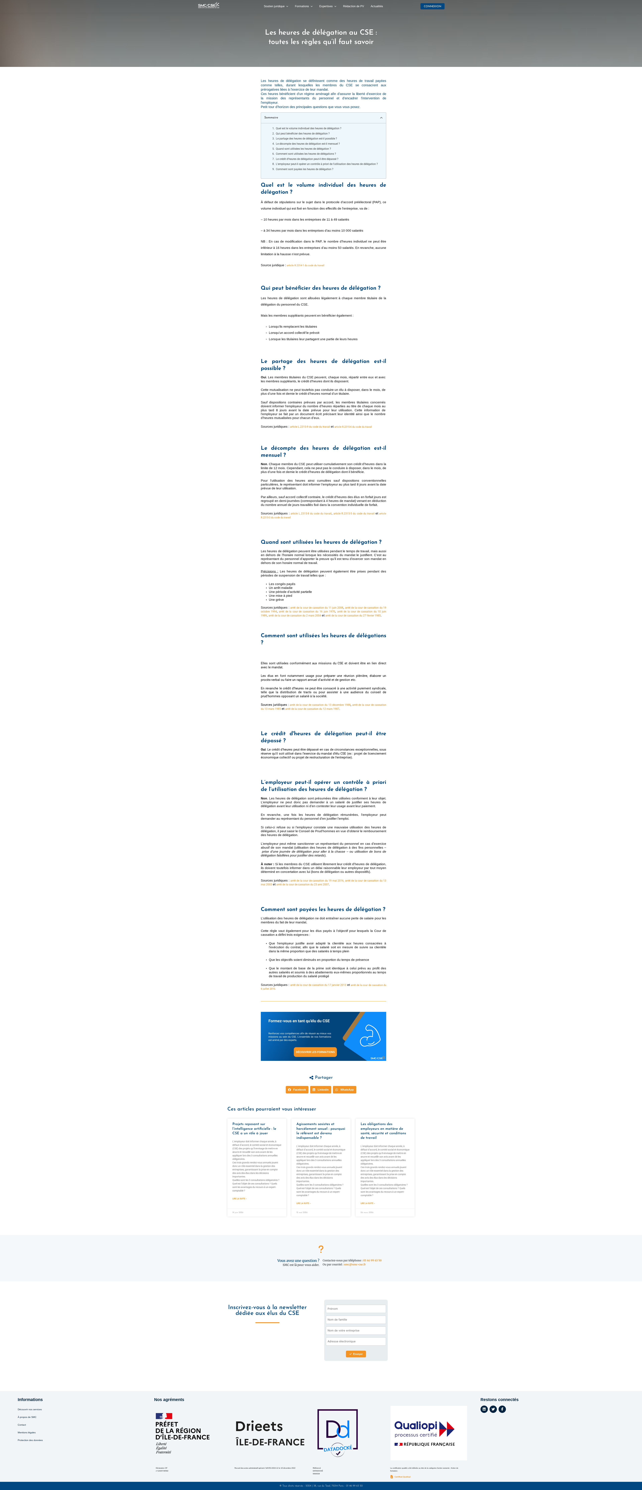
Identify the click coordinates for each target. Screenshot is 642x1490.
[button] (381, 118)
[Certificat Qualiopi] (391, 1476)
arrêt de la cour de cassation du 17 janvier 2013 (318, 985)
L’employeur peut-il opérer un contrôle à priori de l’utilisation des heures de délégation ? (327, 164)
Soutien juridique (274, 6)
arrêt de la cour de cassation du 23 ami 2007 (302, 884)
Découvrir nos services (30, 1409)
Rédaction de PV (353, 6)
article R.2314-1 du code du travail (305, 265)
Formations (302, 6)
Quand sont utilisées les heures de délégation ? (303, 148)
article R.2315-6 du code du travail (353, 426)
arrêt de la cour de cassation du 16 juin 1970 (307, 611)
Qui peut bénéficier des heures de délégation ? (303, 133)
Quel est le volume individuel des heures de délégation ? (308, 128)
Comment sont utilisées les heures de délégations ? (306, 153)
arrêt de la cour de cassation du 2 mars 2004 (295, 615)
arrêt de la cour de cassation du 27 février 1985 (353, 615)
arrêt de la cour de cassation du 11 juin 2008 (316, 607)
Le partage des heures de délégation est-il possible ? (306, 138)
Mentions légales (27, 1432)
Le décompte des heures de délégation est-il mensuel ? (308, 143)
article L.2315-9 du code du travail (310, 426)
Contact (22, 1424)
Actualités (377, 6)
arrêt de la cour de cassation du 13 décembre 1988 (320, 704)
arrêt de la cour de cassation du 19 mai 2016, (317, 880)
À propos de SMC (27, 1417)
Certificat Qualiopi (403, 1477)
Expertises (326, 6)
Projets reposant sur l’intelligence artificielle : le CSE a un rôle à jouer (254, 1128)
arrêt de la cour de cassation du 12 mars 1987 (312, 708)
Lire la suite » (239, 1198)
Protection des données (30, 1440)
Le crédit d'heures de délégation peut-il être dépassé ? (307, 159)
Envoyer (358, 1354)
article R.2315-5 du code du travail (353, 513)
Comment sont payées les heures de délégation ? (304, 169)
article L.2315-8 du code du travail (311, 513)
